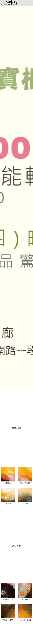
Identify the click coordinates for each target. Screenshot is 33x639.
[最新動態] (8, 474)
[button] (9, 2)
